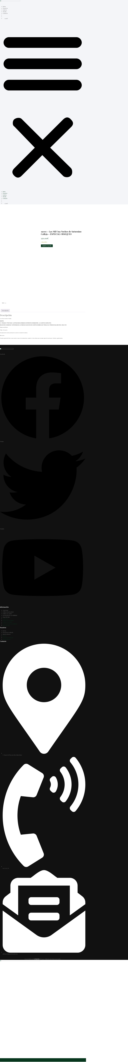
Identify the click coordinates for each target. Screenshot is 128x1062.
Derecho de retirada (8, 632)
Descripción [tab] (5, 310)
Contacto (5, 13)
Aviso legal (5, 610)
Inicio (4, 6)
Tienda (4, 11)
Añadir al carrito (47, 246)
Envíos (4, 631)
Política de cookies (7, 613)
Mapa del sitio (6, 617)
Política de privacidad (8, 612)
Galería (5, 10)
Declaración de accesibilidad (10, 615)
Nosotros (5, 8)
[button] (42, 105)
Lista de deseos (6, 634)
